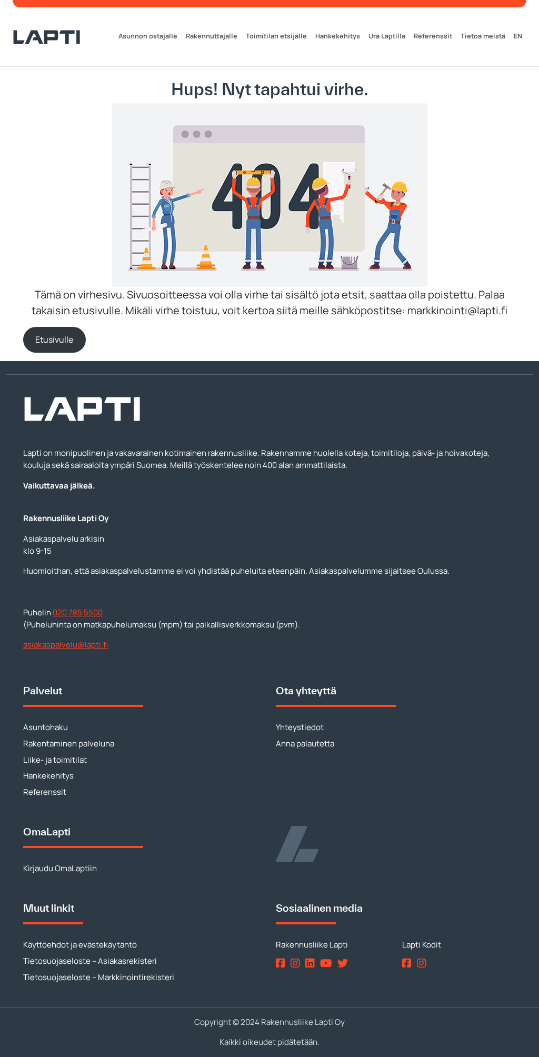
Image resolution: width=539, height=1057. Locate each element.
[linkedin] (311, 963)
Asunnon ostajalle (147, 36)
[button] (54, 340)
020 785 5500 (78, 612)
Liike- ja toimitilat (55, 759)
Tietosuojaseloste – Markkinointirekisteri (98, 977)
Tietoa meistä (483, 36)
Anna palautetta (305, 743)
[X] (344, 963)
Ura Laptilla (386, 36)
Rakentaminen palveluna (68, 743)
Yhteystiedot (300, 727)
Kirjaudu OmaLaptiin (60, 868)
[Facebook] (282, 963)
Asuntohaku (45, 727)
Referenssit (433, 36)
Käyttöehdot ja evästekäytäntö (80, 944)
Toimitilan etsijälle (276, 36)
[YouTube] (328, 963)
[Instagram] (297, 963)
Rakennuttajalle (211, 36)
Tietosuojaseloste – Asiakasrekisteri (90, 960)
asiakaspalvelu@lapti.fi (65, 644)
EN (518, 36)
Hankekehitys (337, 36)
